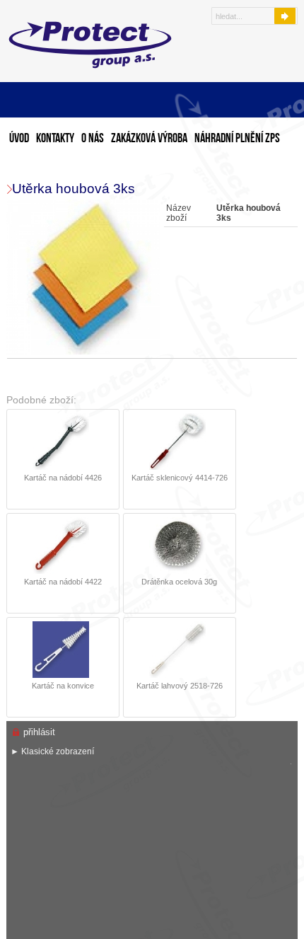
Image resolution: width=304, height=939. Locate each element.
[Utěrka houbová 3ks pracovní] (85, 278)
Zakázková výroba (149, 139)
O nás (92, 139)
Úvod (19, 139)
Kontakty (55, 139)
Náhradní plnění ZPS (237, 139)
